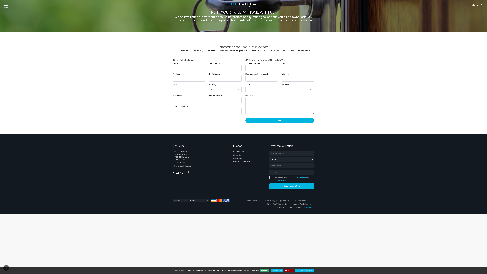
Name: (175, 63)
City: (175, 85)
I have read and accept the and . (291, 179)
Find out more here (304, 270)
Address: (176, 74)
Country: (212, 85)
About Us (237, 155)
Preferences (277, 270)
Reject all (289, 270)
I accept (264, 270)
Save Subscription (292, 186)
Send (279, 120)
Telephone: (177, 95)
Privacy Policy (269, 201)
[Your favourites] (478, 5)
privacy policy (280, 180)
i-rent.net (308, 207)
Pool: (284, 63)
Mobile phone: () (216, 95)
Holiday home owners (242, 161)
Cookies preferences (303, 201)
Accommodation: (252, 63)
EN (473, 5)
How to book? (239, 152)
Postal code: (214, 74)
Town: (247, 85)
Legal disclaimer (284, 201)
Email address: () (180, 106)
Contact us (237, 158)
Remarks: (249, 95)
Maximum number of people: (257, 74)
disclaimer (301, 178)
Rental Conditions (253, 201)
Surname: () (214, 63)
